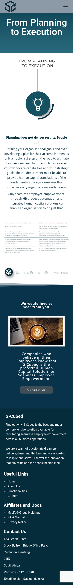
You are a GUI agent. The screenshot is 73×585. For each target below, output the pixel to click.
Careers (12, 495)
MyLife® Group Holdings (23, 512)
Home (11, 481)
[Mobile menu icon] (65, 6)
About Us (13, 486)
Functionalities (17, 491)
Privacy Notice (17, 522)
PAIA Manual (16, 517)
